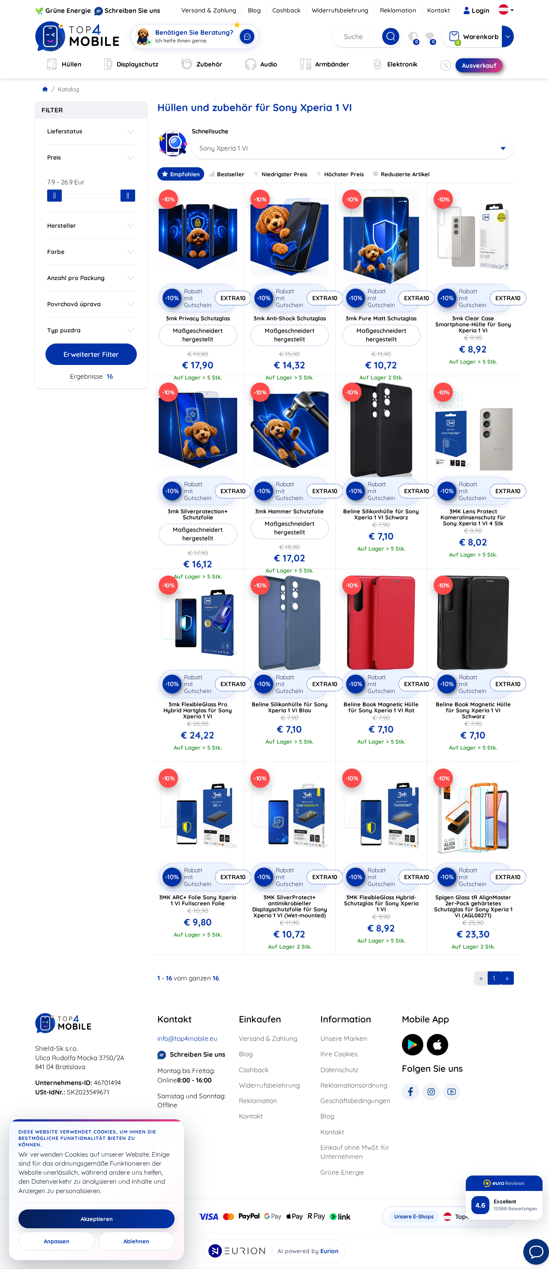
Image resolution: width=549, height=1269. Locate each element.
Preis (54, 157)
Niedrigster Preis (284, 174)
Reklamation (398, 10)
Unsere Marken (343, 1038)
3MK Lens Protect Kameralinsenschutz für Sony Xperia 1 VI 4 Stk (473, 517)
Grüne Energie (68, 10)
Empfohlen (185, 174)
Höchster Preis (344, 174)
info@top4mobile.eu (187, 1038)
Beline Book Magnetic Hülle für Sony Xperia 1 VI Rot (381, 707)
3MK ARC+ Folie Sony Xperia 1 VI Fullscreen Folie (197, 900)
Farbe (55, 252)
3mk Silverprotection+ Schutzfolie (198, 514)
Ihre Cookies (339, 1054)
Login (480, 10)
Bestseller (230, 174)
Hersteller (61, 225)
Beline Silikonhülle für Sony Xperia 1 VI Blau (290, 707)
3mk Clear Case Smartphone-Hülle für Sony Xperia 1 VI (473, 324)
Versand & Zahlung (208, 10)
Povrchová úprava (74, 304)
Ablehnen (136, 1241)
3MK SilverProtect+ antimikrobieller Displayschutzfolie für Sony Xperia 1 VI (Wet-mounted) (289, 906)
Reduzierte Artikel (405, 174)
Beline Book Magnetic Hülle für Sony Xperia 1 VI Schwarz (473, 710)
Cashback (286, 10)
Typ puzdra (64, 330)
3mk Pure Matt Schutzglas (381, 318)
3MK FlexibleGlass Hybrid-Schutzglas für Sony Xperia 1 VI (381, 903)
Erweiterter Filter (91, 354)
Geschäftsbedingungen (355, 1101)
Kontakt (438, 10)
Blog (254, 10)
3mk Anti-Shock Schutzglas (289, 318)
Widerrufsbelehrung (340, 10)
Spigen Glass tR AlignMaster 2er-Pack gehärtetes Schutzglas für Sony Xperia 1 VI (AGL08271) (473, 906)
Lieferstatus (64, 131)
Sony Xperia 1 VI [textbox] (223, 148)
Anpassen (56, 1241)
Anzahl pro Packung (76, 278)
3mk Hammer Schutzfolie (289, 511)
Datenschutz (339, 1070)
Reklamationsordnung (353, 1085)
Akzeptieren (97, 1218)
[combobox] (353, 148)
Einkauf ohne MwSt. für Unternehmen (354, 1151)
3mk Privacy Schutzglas (198, 318)
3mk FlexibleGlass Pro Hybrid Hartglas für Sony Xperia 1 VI (197, 710)
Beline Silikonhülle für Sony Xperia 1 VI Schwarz (381, 514)
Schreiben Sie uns (132, 10)
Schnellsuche (210, 131)
